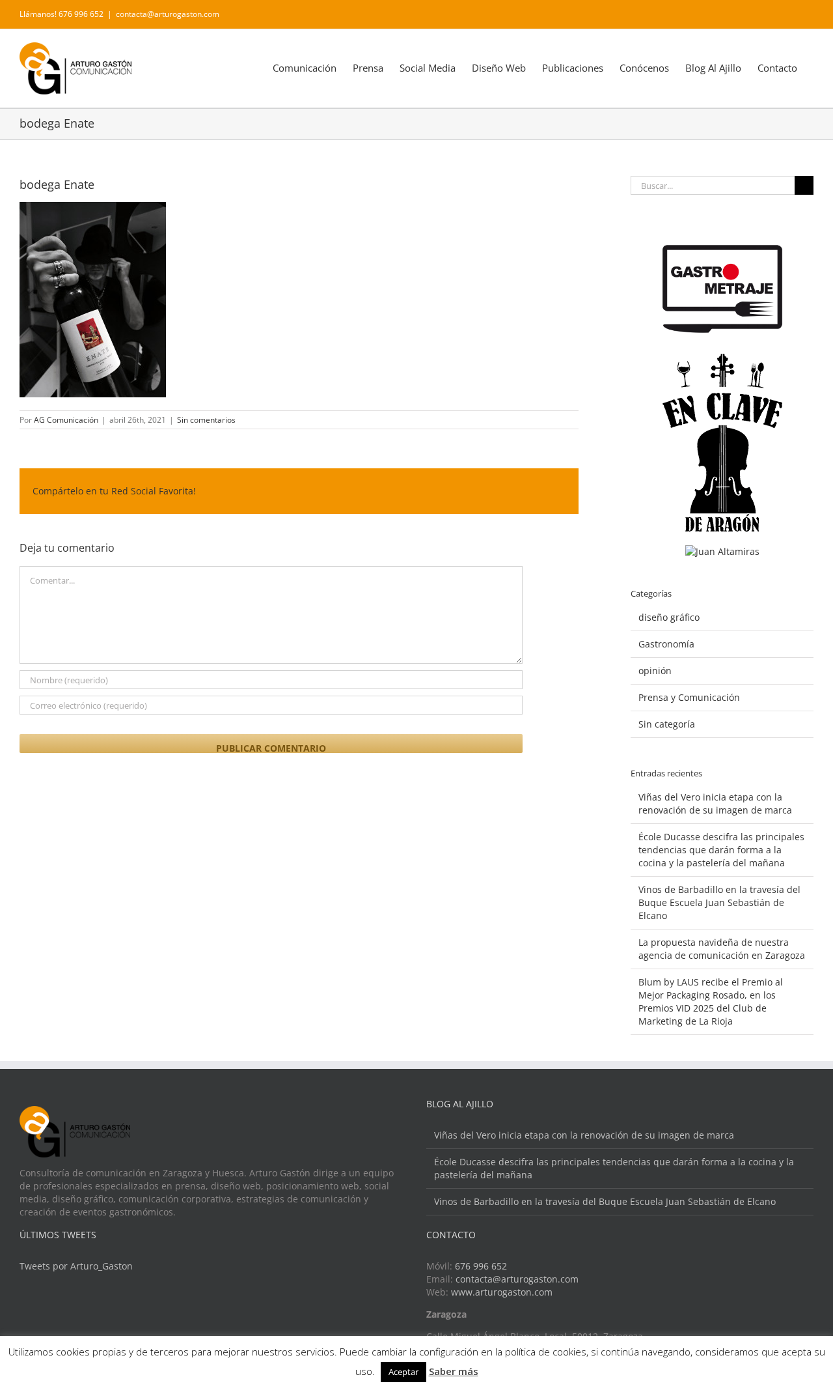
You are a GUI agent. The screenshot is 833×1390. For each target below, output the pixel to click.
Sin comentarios (206, 419)
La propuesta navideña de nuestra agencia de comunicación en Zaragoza (721, 948)
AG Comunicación (66, 419)
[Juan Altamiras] (722, 551)
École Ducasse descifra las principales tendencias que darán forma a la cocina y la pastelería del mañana (721, 849)
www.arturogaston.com (502, 1292)
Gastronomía (666, 644)
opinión (655, 670)
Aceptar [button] (403, 1372)
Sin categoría (666, 724)
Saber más (453, 1371)
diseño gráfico (669, 617)
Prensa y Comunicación (689, 697)
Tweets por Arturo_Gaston (76, 1266)
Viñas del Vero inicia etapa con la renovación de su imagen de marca (715, 803)
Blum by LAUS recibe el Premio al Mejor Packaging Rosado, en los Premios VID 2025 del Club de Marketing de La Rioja (710, 1001)
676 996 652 (481, 1266)
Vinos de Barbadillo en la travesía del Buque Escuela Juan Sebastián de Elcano (719, 902)
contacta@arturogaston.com (167, 14)
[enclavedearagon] (722, 360)
